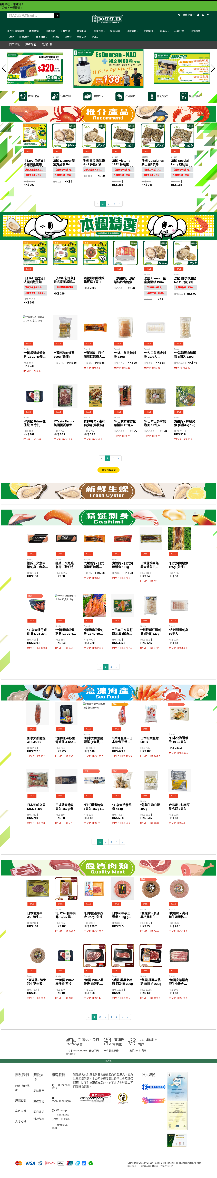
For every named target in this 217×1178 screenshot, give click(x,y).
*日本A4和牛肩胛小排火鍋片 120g (65, 917)
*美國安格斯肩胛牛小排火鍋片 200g (178, 983)
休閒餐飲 (24, 37)
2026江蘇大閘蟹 (15, 31)
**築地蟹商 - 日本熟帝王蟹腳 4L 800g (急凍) (122, 742)
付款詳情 (38, 1119)
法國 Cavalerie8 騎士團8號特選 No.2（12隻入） (153, 164)
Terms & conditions (149, 1166)
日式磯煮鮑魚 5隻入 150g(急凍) (65, 808)
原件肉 (56, 37)
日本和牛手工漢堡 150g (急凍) (121, 917)
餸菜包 (164, 31)
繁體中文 (188, 14)
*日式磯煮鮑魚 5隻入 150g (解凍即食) (94, 808)
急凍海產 (99, 31)
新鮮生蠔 (65, 31)
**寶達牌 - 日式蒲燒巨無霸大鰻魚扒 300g (94, 356)
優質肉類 (115, 31)
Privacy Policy (166, 1166)
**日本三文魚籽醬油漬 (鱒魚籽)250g (122, 633)
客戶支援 (20, 1111)
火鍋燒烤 (148, 31)
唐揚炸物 (195, 31)
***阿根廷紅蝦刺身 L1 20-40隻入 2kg (35, 356)
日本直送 (50, 31)
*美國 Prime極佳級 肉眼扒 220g (93, 983)
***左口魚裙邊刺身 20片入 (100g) (155, 356)
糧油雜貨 (41, 37)
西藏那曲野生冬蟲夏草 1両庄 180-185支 (94, 282)
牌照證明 (20, 1100)
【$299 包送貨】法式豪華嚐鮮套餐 (65, 282)
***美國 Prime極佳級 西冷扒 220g (35, 425)
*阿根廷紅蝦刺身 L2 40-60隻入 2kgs (93, 633)
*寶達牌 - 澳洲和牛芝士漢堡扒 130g (36, 983)
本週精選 (34, 31)
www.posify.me (108, 1174)
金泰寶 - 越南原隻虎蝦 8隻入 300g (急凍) (179, 808)
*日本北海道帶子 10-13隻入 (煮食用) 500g (178, 741)
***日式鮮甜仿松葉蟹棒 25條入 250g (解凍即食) (125, 425)
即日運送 (38, 1111)
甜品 (11, 37)
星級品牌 (81, 37)
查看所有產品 (108, 470)
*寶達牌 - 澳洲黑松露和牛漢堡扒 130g (150, 917)
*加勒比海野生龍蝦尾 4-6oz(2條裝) (65, 742)
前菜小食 (179, 31)
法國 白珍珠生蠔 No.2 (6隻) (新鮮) (94, 164)
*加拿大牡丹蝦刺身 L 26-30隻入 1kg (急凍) (37, 633)
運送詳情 (38, 1101)
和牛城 (68, 37)
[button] (4, 68)
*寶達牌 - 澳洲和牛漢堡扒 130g (178, 917)
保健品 (94, 37)
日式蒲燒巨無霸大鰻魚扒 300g (149, 567)
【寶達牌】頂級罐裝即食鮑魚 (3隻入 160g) (125, 282)
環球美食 (132, 31)
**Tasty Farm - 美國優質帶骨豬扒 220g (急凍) (64, 425)
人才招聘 (20, 1121)
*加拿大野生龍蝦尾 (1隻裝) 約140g (94, 742)
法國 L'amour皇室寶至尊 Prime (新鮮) (64, 164)
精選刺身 (82, 31)
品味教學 (38, 1090)
